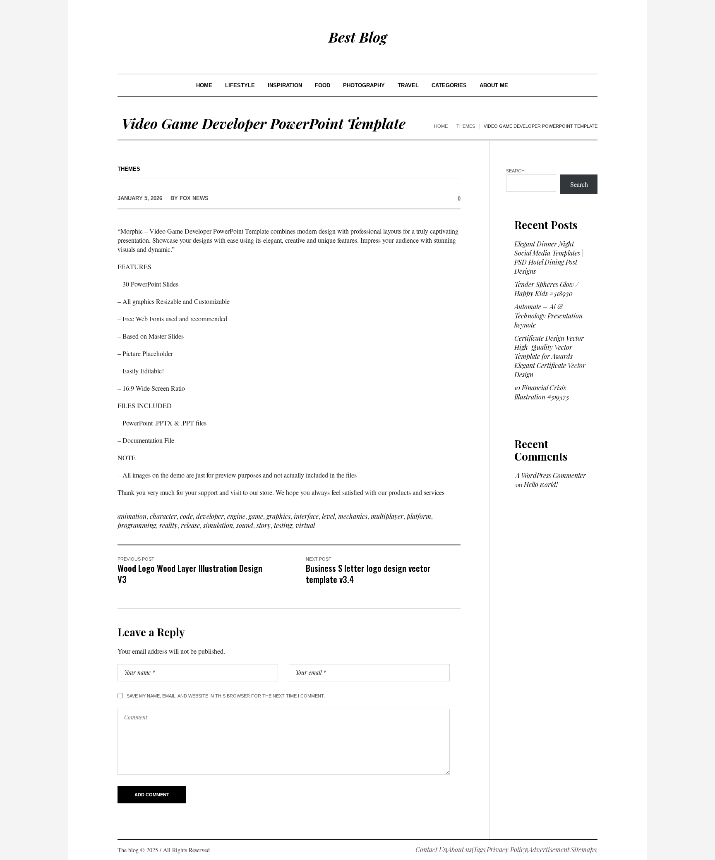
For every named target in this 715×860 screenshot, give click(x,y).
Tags (479, 849)
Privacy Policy (507, 849)
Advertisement (548, 849)
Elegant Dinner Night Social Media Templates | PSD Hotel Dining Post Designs (549, 257)
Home (441, 126)
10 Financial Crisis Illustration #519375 (541, 392)
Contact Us (430, 849)
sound (244, 525)
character (163, 516)
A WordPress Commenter (551, 475)
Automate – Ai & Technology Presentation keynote (548, 315)
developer (210, 516)
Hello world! (541, 484)
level (328, 516)
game (256, 516)
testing (283, 525)
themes (465, 126)
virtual (305, 525)
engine (236, 516)
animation (132, 516)
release (190, 525)
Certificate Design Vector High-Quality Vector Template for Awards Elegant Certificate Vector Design (549, 356)
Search (515, 170)
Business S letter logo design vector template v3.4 (368, 573)
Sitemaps (583, 849)
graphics (278, 516)
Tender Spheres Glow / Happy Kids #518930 (546, 289)
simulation (218, 525)
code (186, 516)
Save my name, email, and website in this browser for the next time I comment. (226, 695)
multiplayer (387, 516)
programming (137, 525)
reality (168, 525)
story (264, 525)
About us (459, 849)
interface (306, 516)
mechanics (352, 516)
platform (419, 516)
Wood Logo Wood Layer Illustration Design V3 (190, 573)
